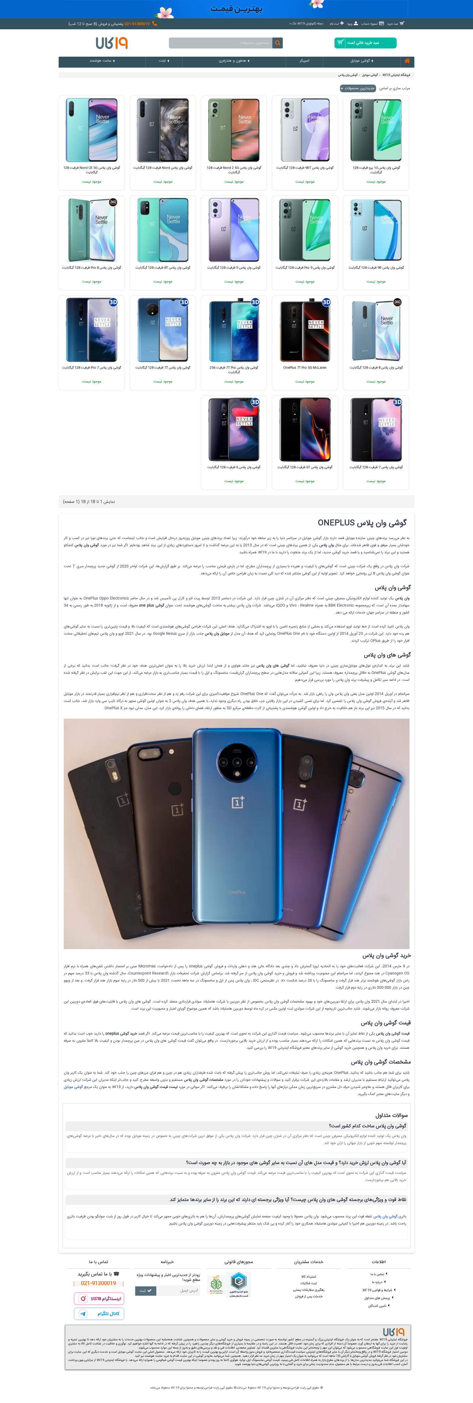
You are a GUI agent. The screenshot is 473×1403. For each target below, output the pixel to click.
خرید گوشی (226, 1339)
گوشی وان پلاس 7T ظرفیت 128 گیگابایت (162, 367)
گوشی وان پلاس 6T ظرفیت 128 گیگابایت (305, 467)
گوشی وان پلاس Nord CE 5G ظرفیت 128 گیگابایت (91, 170)
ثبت (143, 1291)
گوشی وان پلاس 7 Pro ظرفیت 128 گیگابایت (91, 367)
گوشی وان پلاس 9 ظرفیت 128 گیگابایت (233, 267)
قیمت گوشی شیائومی (169, 1360)
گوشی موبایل (370, 75)
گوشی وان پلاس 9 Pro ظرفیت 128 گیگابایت (305, 267)
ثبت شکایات (309, 1283)
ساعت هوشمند (154, 1356)
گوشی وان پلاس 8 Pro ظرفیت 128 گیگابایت (91, 267)
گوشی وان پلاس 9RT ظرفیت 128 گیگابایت (304, 168)
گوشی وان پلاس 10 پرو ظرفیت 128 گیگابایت (376, 170)
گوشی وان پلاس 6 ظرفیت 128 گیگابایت (233, 467)
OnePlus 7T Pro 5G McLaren (305, 367)
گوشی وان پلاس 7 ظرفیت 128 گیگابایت (376, 467)
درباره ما (377, 1282)
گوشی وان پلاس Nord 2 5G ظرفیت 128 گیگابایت (234, 170)
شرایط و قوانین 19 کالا (377, 1290)
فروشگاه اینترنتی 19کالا (396, 75)
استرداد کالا (308, 1276)
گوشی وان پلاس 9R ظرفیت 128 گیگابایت (376, 267)
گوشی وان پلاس (347, 75)
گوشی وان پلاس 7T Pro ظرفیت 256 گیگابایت (234, 370)
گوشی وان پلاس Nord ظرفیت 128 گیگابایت (162, 168)
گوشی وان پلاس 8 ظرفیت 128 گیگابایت (376, 367)
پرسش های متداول (377, 1298)
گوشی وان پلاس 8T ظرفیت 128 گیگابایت (162, 267)
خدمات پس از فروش (308, 1296)
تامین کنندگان (377, 1306)
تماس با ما (377, 1274)
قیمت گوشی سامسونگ (265, 1360)
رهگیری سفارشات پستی (309, 1289)
